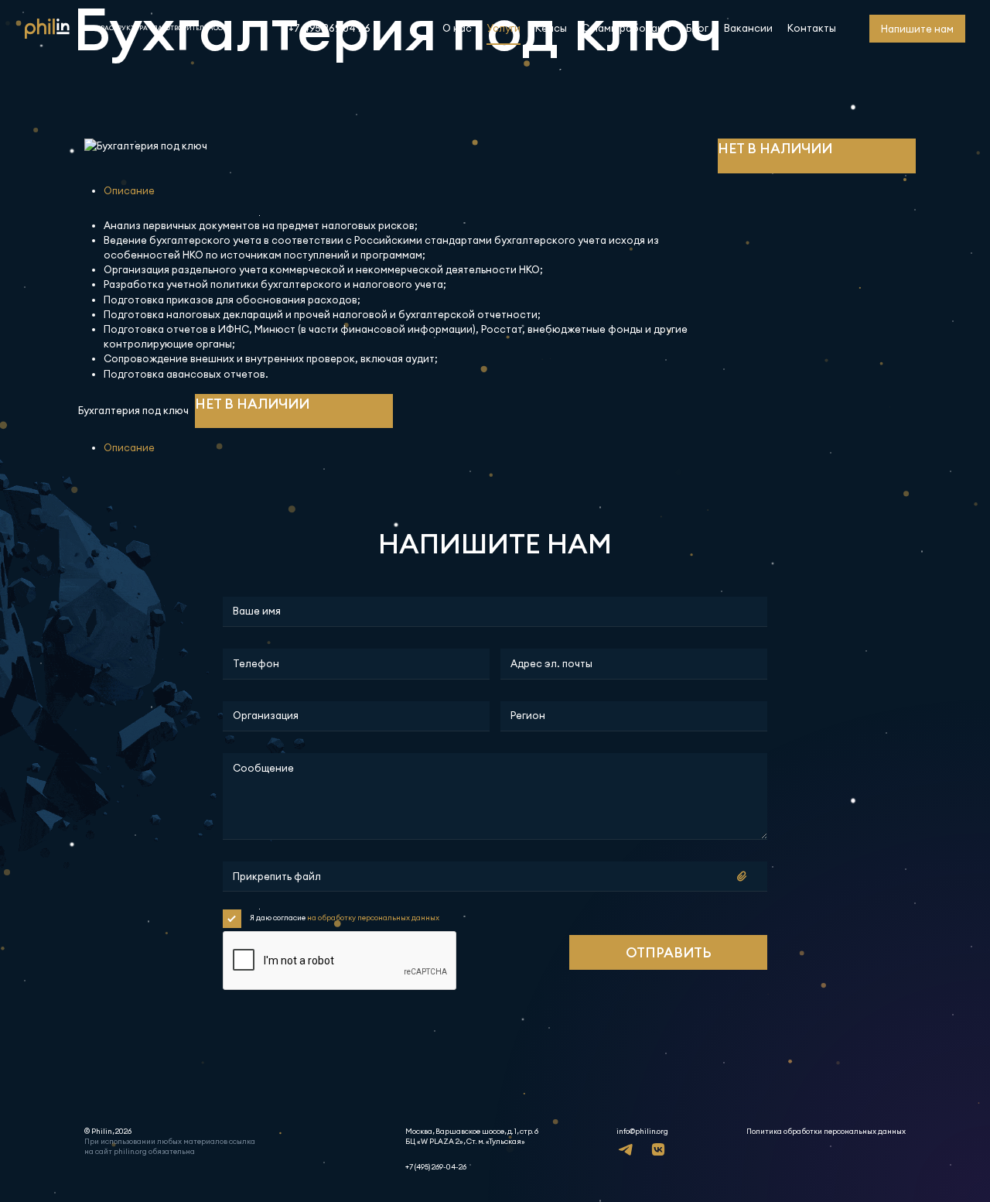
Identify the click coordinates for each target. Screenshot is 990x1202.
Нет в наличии (775, 148)
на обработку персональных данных (373, 918)
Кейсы (551, 28)
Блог (697, 28)
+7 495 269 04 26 (329, 28)
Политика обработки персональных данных (826, 1131)
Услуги (503, 28)
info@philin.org (642, 1131)
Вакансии (748, 28)
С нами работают (626, 28)
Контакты (811, 28)
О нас (457, 28)
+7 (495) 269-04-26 (435, 1167)
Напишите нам (917, 28)
